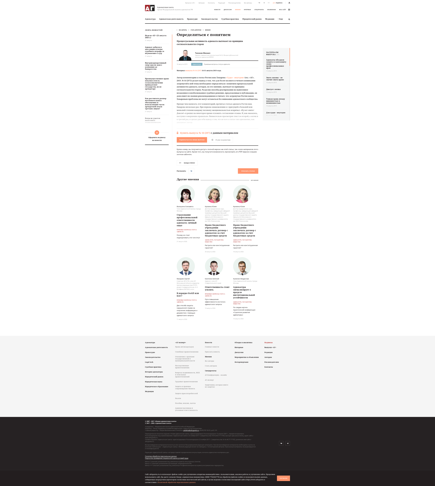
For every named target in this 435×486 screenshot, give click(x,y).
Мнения (237, 9)
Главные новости (212, 347)
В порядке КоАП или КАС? (188, 294)
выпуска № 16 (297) (193, 70)
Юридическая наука (153, 382)
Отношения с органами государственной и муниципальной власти (185, 359)
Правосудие (192, 19)
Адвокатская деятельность (171, 19)
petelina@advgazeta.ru (191, 430)
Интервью (247, 9)
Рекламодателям (234, 3)
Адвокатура (150, 19)
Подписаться (192, 140)
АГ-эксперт (209, 380)
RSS (269, 3)
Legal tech (149, 362)
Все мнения (254, 180)
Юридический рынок (252, 19)
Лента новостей (154, 30)
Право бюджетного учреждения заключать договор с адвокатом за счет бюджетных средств (216, 230)
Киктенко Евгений (212, 279)
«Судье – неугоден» (235, 77)
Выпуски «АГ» (190, 3)
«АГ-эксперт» (180, 342)
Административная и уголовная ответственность (186, 409)
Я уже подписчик (223, 140)
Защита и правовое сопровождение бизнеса (185, 387)
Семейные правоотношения (186, 352)
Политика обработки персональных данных (161, 456)
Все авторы (248, 3)
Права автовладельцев (184, 347)
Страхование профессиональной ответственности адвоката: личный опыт (187, 220)
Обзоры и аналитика (243, 342)
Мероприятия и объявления (247, 357)
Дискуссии (228, 9)
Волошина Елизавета (185, 206)
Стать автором (196, 30)
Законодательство (209, 19)
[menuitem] (150, 19)
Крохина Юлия (211, 206)
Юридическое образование (156, 386)
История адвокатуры (154, 372)
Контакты (211, 3)
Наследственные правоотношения (182, 366)
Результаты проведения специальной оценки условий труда (166, 458)
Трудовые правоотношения (186, 381)
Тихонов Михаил (202, 53)
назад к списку (189, 163)
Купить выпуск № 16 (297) (195, 132)
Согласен (283, 478)
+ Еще (280, 19)
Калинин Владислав (241, 279)
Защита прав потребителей (186, 393)
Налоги (178, 398)
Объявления (271, 9)
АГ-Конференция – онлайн (216, 375)
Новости (217, 9)
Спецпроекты (259, 9)
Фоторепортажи (241, 362)
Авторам (201, 3)
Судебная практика (230, 19)
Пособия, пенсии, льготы (185, 403)
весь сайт (282, 9)
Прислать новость (212, 352)
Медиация (269, 19)
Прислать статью (248, 171)
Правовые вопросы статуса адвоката (217, 64)
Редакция (221, 3)
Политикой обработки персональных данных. (177, 482)
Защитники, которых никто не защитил (216, 386)
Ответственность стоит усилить (217, 288)
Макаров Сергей (183, 279)
